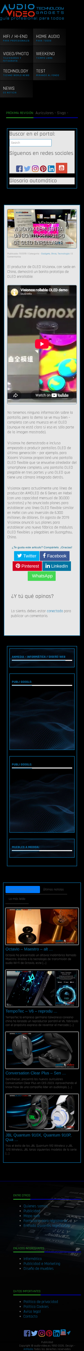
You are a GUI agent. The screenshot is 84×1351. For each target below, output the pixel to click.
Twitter (29, 555)
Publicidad (31, 1211)
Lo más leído (17, 899)
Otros (53, 253)
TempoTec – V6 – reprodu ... (31, 1011)
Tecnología (64, 253)
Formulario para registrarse (45, 1220)
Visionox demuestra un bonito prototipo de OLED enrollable (39, 235)
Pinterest (29, 566)
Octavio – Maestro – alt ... (29, 949)
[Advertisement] (42, 719)
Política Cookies (36, 1306)
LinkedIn (59, 566)
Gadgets (45, 253)
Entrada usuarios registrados (46, 1225)
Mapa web (31, 1216)
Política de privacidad (40, 1301)
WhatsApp (42, 575)
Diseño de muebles (38, 1268)
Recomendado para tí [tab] (23, 889)
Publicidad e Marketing (41, 1263)
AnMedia (28, 1349)
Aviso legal (32, 1311)
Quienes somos (35, 1206)
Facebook (56, 555)
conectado (55, 611)
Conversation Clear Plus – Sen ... (36, 1073)
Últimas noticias (53, 889)
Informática (32, 1258)
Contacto (30, 1316)
